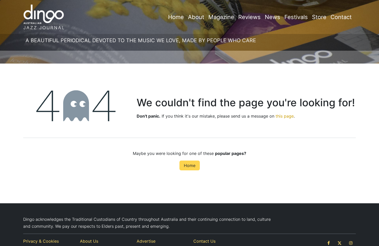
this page (285, 116)
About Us (89, 241)
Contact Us (204, 241)
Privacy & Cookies (41, 241)
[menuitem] (176, 17)
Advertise (146, 241)
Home (189, 165)
